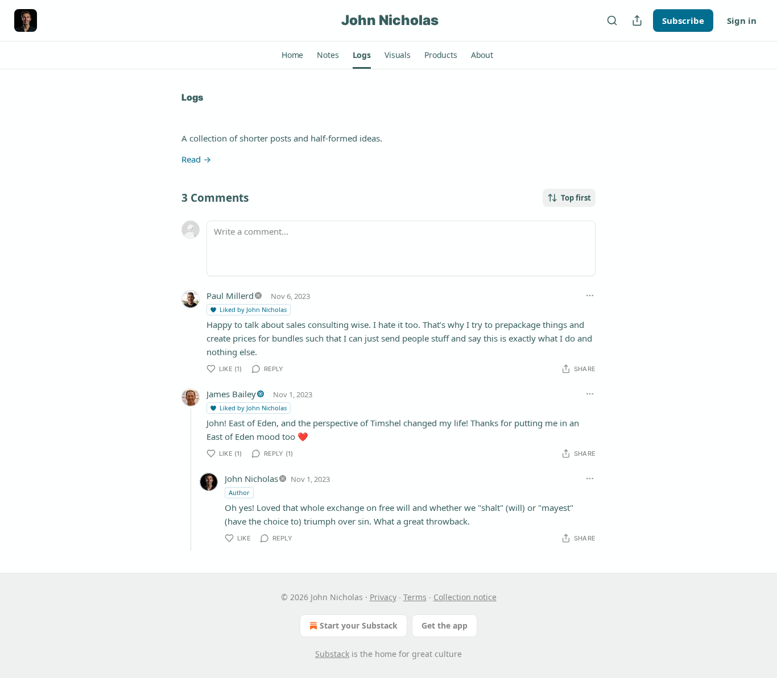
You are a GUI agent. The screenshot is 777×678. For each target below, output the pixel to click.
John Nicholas (251, 478)
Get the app (444, 625)
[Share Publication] (637, 20)
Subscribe (683, 20)
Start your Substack (359, 625)
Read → (196, 159)
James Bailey (231, 394)
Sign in (742, 20)
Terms (415, 597)
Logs (192, 97)
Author (239, 492)
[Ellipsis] (590, 295)
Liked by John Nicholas (253, 309)
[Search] (612, 20)
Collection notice (465, 597)
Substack (332, 653)
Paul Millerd (230, 295)
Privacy (383, 597)
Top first (576, 198)
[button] (292, 55)
